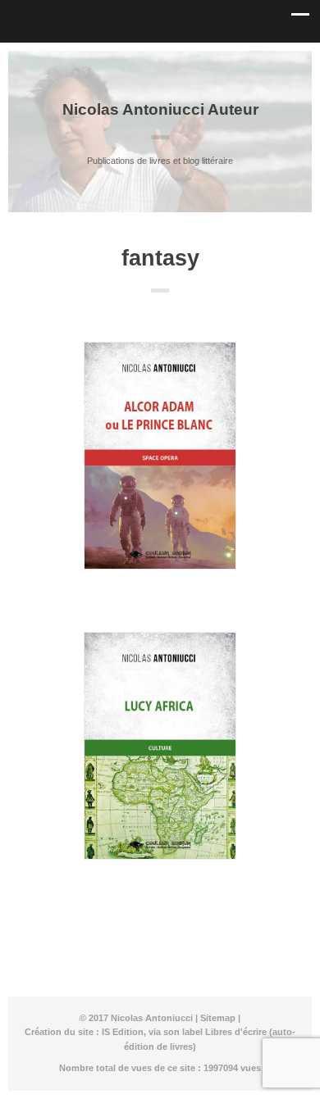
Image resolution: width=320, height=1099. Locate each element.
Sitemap (217, 1018)
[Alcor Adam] (160, 456)
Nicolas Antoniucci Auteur (160, 109)
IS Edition (123, 1032)
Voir (160, 599)
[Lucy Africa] (160, 746)
